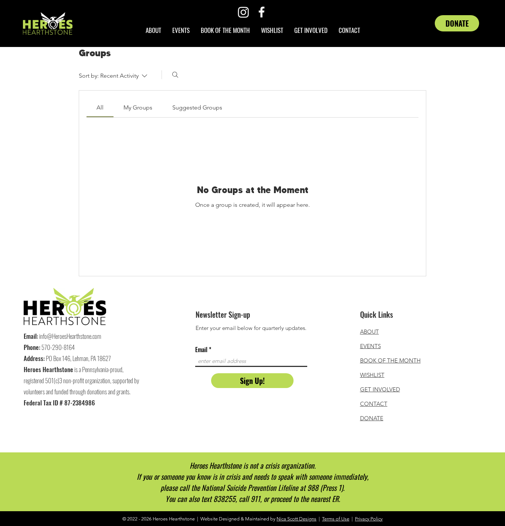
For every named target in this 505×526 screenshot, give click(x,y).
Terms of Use (335, 519)
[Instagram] (243, 12)
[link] (100, 107)
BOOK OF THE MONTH (390, 360)
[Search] (175, 74)
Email (201, 350)
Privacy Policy (369, 519)
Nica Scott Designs (296, 519)
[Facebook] (261, 12)
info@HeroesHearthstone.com (70, 336)
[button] (311, 30)
